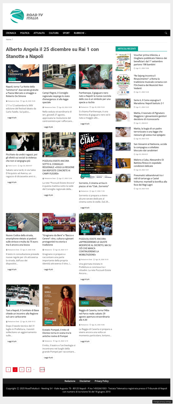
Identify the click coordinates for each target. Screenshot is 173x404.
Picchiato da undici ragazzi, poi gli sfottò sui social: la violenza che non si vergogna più (21, 157)
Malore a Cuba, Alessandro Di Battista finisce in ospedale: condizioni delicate (149, 163)
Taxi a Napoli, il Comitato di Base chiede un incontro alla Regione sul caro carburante (22, 313)
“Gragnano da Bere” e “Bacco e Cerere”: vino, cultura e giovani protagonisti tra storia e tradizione (58, 240)
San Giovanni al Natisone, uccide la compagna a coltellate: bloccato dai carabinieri (150, 147)
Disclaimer (85, 381)
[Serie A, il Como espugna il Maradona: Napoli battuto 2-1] (123, 103)
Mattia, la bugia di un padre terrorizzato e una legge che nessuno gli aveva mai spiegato (149, 132)
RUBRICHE (79, 32)
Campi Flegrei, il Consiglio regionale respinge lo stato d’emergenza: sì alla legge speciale (56, 97)
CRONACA (11, 32)
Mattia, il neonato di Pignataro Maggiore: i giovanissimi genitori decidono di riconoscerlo (150, 116)
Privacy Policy (102, 381)
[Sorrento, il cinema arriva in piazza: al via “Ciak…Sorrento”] (95, 155)
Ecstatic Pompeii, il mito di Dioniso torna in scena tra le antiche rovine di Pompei (56, 333)
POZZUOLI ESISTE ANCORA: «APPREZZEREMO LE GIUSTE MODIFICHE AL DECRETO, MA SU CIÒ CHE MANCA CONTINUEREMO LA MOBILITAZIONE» (95, 246)
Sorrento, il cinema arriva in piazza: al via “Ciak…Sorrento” (94, 185)
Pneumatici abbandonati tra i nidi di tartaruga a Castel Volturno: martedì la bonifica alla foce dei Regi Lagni (150, 180)
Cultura (12, 79)
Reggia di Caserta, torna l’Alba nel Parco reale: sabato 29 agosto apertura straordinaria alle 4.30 (94, 315)
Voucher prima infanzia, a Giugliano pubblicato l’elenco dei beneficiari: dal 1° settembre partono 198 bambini (150, 60)
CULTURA (54, 32)
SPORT (66, 32)
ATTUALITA (39, 32)
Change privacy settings (162, 401)
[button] (166, 33)
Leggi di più (11, 117)
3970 (42, 369)
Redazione (70, 381)
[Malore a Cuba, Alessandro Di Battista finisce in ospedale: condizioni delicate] (123, 163)
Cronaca (49, 85)
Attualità (85, 85)
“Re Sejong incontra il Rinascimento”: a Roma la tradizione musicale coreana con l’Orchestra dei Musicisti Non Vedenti (150, 82)
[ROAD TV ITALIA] (26, 16)
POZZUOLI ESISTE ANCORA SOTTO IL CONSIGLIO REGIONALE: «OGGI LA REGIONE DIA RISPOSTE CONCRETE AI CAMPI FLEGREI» (58, 167)
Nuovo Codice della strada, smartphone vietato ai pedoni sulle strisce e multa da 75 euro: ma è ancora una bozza (22, 240)
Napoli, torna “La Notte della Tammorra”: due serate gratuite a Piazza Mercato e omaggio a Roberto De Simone (22, 91)
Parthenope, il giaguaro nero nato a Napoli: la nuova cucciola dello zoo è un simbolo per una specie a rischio (95, 97)
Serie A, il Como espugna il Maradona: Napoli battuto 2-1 (149, 102)
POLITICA (24, 32)
